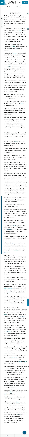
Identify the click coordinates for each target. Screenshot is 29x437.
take (16, 48)
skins (16, 142)
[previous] (7, 436)
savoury (15, 53)
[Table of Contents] (2, 6)
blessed (9, 229)
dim (20, 30)
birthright (22, 316)
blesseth (6, 253)
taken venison (8, 288)
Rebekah (11, 67)
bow (25, 247)
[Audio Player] (24, 432)
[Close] (2, 18)
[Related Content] (23, 6)
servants (8, 331)
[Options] (26, 6)
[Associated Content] (28, 13)
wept (18, 344)
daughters (20, 415)
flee (11, 392)
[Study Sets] (17, 6)
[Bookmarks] (20, 6)
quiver (13, 46)
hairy (22, 103)
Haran (12, 394)
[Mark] (2, 21)
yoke (25, 361)
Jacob (5, 315)
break (20, 361)
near (14, 225)
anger (18, 402)
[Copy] (2, 24)
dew (24, 236)
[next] (22, 436)
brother (15, 358)
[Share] (2, 26)
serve (13, 243)
